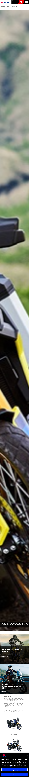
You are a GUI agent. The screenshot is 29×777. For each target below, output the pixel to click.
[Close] (27, 755)
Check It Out (3, 656)
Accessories (14, 6)
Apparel (8, 6)
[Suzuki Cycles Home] (5, 2)
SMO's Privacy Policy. (7, 766)
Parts (2, 6)
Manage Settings (14, 770)
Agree (14, 774)
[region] (14, 765)
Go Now (3, 691)
